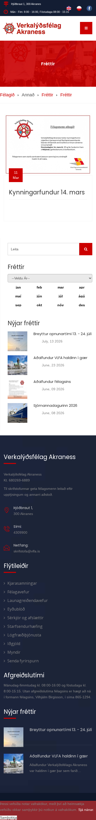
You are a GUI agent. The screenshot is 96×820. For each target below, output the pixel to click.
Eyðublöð (16, 609)
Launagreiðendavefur (27, 600)
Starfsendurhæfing (25, 626)
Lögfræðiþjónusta (24, 635)
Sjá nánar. (86, 810)
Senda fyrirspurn (23, 661)
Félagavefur (18, 592)
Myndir (13, 652)
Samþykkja (8, 818)
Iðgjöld (13, 643)
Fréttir (47, 94)
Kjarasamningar (22, 583)
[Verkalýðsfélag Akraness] (32, 28)
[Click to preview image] (48, 144)
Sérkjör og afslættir (25, 617)
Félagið (7, 94)
